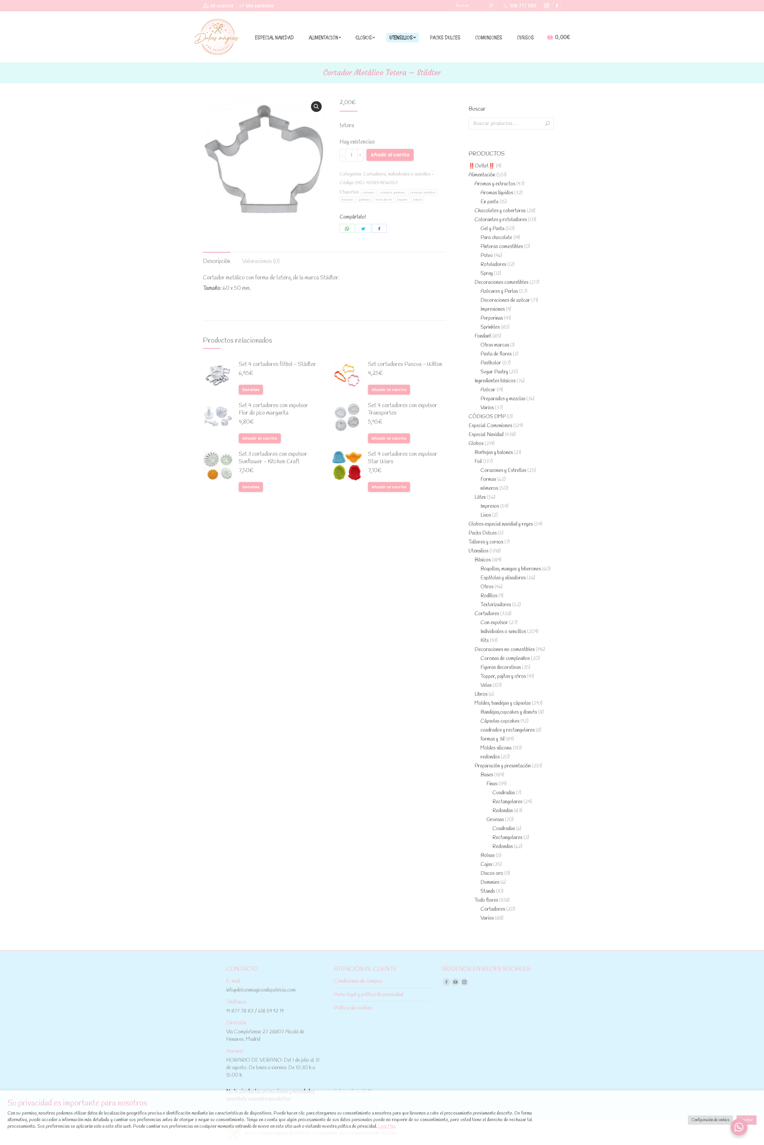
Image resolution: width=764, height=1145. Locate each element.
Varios (487, 407)
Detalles (250, 390)
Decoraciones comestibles (501, 282)
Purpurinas (491, 318)
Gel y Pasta (492, 228)
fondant (347, 199)
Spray (486, 273)
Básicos (483, 560)
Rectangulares (507, 801)
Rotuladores (493, 264)
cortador (369, 192)
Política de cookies (353, 1008)
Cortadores (374, 174)
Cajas (486, 864)
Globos (476, 443)
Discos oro (491, 873)
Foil (478, 461)
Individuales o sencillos (409, 174)
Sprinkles (490, 327)
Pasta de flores (496, 354)
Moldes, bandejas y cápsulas (503, 703)
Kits (484, 640)
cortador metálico (422, 192)
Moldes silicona (496, 748)
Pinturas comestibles (501, 246)
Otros (486, 587)
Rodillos (488, 595)
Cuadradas (503, 793)
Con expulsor (494, 622)
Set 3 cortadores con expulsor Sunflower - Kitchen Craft (273, 458)
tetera (417, 199)
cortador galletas (392, 192)
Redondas (502, 810)
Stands (487, 891)
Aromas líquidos (496, 193)
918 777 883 (523, 6)
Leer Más (387, 1126)
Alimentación (482, 175)
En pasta (489, 201)
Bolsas (487, 855)
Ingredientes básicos (495, 381)
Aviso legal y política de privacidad (368, 994)
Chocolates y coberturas (500, 210)
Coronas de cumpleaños (505, 658)
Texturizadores (495, 604)
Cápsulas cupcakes (499, 721)
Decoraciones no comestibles (505, 649)
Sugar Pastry (494, 372)
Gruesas (495, 819)
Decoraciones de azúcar (505, 300)
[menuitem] (218, 6)
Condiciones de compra (358, 981)
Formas (488, 479)
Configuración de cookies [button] (710, 1120)
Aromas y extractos (495, 184)
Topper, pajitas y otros (503, 676)
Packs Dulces (483, 533)
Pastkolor (490, 363)
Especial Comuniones (490, 425)
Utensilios (478, 551)
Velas (486, 685)
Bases (486, 775)
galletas (364, 199)
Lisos (485, 515)
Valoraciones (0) (261, 261)
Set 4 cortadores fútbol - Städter (277, 364)
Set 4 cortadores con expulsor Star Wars (402, 458)
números (489, 488)
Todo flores (486, 900)
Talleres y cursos (486, 542)
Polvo (486, 255)
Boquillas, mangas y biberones (510, 569)
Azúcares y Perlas (499, 291)
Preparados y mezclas (502, 398)
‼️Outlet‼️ (482, 166)
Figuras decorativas (500, 667)
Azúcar (487, 390)
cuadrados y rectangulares (507, 730)
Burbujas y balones (494, 452)
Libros (481, 694)
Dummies (489, 882)
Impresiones (492, 309)
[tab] (216, 258)
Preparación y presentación (503, 766)
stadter (402, 199)
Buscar (547, 124)
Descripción (216, 261)
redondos (490, 757)
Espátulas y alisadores (503, 578)
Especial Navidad (486, 434)
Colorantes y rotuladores (501, 219)
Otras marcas (494, 345)
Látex (480, 497)
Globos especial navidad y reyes (501, 524)
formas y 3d (492, 739)
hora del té (384, 199)
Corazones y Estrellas (503, 470)
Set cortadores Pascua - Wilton (405, 364)
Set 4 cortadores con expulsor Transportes (402, 409)
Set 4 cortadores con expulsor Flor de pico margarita (273, 409)
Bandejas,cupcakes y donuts (508, 712)
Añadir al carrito (390, 155)
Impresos (489, 506)
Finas (491, 784)
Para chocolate (496, 237)
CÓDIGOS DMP (487, 416)
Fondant (483, 336)
